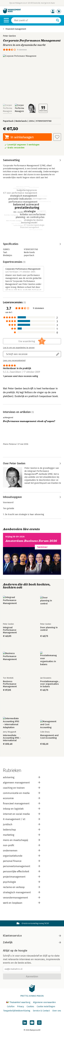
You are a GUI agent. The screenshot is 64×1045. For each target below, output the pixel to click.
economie (8, 798)
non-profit (8, 845)
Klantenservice (12, 935)
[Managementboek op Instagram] (39, 1022)
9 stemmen (22, 50)
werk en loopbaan (12, 902)
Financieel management (16, 29)
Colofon (10, 1006)
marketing (8, 834)
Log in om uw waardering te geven (19, 347)
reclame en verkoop (14, 887)
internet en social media (16, 814)
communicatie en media (16, 793)
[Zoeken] (57, 20)
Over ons (56, 1010)
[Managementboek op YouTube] (32, 1022)
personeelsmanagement (16, 866)
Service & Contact (41, 1010)
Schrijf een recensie (17, 354)
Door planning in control (49, 628)
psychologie (9, 882)
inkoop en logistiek (13, 808)
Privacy (20, 1006)
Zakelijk (8, 942)
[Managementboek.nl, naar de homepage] (12, 13)
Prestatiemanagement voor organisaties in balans (50, 684)
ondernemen (10, 850)
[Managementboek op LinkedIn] (24, 1022)
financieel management (16, 803)
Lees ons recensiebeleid (14, 360)
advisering (8, 777)
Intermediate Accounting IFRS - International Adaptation (12, 738)
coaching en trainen (14, 787)
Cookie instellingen (46, 1006)
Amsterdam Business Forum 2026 (31, 541)
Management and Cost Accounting (49, 736)
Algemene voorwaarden (44, 1002)
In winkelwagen (22, 137)
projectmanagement (14, 876)
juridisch (7, 824)
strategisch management (17, 892)
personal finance (12, 861)
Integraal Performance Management (10, 630)
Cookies (30, 1006)
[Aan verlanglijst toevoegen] (57, 137)
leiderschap (9, 829)
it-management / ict (14, 819)
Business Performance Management (10, 684)
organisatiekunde (12, 855)
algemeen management (16, 782)
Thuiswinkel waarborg (20, 1002)
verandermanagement (15, 897)
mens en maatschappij (15, 840)
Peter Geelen (9, 36)
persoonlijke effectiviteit (16, 871)
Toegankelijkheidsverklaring (16, 1010)
